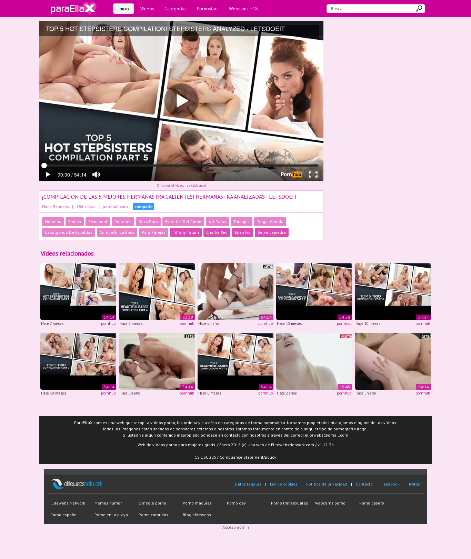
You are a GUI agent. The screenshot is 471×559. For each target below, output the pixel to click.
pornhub (108, 323)
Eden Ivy (242, 232)
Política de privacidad (326, 484)
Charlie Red (217, 232)
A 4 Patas (217, 221)
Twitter (414, 484)
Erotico (74, 221)
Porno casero (371, 503)
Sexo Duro (148, 221)
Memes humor (108, 503)
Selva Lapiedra (272, 232)
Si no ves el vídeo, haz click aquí (181, 185)
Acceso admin (235, 527)
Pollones (122, 221)
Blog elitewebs (197, 514)
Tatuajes (241, 221)
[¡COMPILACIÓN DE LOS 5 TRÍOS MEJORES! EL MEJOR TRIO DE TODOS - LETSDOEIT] (78, 360)
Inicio (123, 9)
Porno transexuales (289, 503)
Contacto (364, 484)
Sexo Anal (97, 221)
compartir (143, 206)
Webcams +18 (243, 9)
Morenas (53, 221)
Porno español (64, 514)
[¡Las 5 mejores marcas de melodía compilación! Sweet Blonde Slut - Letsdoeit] (393, 360)
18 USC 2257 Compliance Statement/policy (235, 457)
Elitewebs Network (67, 503)
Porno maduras (197, 503)
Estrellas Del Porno (183, 221)
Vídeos (147, 9)
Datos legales (248, 484)
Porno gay (236, 503)
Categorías (175, 9)
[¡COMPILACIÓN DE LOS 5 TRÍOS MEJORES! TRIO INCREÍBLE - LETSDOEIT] (393, 291)
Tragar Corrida (270, 221)
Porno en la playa (111, 514)
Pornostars (208, 9)
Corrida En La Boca (117, 232)
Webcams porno (330, 503)
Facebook (390, 484)
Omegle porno (152, 503)
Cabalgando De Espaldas (68, 232)
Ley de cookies (284, 484)
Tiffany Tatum (186, 232)
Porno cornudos (153, 514)
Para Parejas (154, 232)
